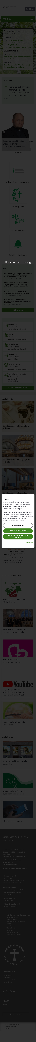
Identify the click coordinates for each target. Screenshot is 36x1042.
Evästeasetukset (18, 525)
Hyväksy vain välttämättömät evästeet (18, 536)
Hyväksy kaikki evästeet (18, 531)
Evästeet (29, 543)
